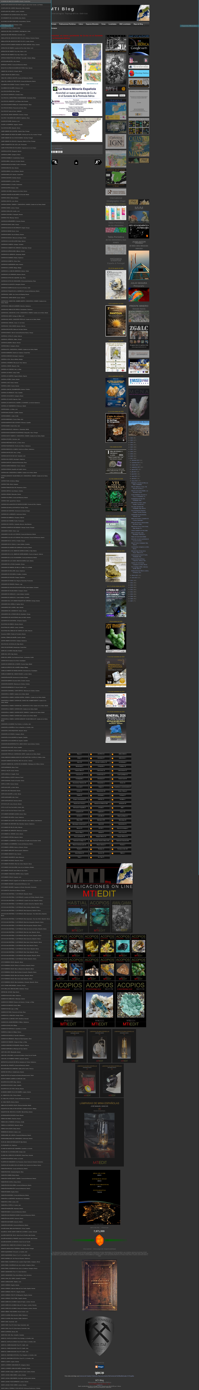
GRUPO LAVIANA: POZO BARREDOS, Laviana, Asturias (14, 1381)
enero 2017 (135, 577)
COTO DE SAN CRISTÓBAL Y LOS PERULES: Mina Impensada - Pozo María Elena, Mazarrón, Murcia (24, 914)
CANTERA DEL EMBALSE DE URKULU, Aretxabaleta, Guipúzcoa (16, 309)
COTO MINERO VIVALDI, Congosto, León (11, 877)
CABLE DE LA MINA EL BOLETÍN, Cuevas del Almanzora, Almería (17, 78)
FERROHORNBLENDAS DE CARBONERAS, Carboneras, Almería (16, 1138)
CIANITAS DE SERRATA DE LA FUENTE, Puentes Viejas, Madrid (16, 664)
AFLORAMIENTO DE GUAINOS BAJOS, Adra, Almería (14, 14)
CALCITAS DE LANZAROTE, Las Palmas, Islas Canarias (14, 101)
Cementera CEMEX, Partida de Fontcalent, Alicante (13, 634)
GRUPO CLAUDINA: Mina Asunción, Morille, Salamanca (14, 1315)
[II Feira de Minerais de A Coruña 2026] (116, 616)
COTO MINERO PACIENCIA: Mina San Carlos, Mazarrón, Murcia (16, 863)
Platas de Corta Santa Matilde (138, 536)
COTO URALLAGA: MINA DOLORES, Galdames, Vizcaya (15, 988)
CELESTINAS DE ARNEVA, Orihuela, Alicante (12, 624)
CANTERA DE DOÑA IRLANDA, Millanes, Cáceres (13, 251)
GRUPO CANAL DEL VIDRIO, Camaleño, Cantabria (13, 1278)
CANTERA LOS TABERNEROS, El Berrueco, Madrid (13, 406)
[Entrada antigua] (99, 164)
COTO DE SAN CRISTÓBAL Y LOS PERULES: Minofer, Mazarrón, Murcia (18, 958)
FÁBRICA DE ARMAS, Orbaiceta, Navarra (11, 1118)
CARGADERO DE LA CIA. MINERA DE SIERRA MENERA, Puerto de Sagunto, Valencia (22, 554)
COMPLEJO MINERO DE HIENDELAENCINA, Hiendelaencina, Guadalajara (19, 670)
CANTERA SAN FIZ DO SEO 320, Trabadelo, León (13, 456)
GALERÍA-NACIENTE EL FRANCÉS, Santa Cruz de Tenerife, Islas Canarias (19, 1238)
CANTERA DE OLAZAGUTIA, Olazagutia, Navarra (13, 284)
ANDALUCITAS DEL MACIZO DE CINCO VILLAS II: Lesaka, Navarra (17, 41)
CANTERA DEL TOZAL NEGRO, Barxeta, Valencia (13, 326)
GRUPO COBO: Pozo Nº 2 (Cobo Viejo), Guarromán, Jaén (15, 1325)
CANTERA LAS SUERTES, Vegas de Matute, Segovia (14, 376)
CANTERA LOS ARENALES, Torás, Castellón (12, 392)
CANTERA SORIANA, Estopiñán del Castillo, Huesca (13, 469)
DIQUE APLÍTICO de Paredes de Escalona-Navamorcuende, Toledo (17, 1075)
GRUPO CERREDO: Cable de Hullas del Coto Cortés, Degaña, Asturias (18, 1288)
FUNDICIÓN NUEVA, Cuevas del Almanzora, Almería (13, 1211)
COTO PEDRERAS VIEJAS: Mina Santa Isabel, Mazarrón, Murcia (16, 978)
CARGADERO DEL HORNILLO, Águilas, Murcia (12, 604)
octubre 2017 (135, 465)
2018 (131, 456)
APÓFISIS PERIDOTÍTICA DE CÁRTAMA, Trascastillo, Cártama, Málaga (18, 58)
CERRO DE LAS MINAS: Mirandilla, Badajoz (11, 650)
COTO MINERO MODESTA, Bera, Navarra (11, 854)
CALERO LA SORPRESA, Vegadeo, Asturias (11, 124)
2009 (131, 596)
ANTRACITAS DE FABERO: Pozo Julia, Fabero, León (14, 51)
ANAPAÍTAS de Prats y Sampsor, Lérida (10, 28)
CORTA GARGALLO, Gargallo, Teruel (10, 774)
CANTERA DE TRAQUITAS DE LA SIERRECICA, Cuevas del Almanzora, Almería (20, 291)
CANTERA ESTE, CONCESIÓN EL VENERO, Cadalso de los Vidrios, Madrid (19, 349)
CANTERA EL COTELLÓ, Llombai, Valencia (11, 336)
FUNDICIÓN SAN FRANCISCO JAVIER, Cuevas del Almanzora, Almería (18, 1215)
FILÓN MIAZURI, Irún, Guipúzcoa (9, 1145)
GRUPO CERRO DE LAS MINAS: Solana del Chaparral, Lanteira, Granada (19, 1308)
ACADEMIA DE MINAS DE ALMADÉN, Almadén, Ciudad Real (15, 1)
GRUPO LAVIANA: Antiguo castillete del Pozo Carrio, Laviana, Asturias (18, 1371)
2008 (131, 598)
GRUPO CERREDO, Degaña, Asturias (10, 1285)
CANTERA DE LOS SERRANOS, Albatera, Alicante (13, 274)
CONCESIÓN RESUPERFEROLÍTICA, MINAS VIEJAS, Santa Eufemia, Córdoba (20, 744)
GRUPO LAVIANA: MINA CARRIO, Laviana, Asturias (13, 1375)
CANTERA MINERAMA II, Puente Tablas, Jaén (12, 419)
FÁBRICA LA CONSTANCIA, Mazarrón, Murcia (12, 1125)
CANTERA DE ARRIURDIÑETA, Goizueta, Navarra (13, 221)
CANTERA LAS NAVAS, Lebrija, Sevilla (10, 372)
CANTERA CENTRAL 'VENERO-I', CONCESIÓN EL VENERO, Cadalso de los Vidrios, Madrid (23, 204)
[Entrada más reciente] (54, 164)
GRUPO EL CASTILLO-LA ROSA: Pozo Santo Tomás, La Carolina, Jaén (18, 1341)
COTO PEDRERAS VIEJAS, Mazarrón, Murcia (12, 962)
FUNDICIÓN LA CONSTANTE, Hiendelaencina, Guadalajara (15, 1198)
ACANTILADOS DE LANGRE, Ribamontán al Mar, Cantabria (15, 8)
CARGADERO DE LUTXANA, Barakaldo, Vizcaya (13, 564)
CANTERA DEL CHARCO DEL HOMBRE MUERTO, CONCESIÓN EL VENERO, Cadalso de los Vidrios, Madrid (23, 302)
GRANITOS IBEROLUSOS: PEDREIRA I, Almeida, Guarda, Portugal (17, 1248)
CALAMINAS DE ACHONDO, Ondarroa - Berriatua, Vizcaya (15, 84)
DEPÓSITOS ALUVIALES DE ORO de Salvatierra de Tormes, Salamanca (18, 1062)
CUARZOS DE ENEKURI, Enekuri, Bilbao (11, 1005)
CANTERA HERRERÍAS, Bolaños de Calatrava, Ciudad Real (15, 352)
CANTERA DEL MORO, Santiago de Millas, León (12, 316)
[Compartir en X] (56, 152)
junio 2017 (134, 474)
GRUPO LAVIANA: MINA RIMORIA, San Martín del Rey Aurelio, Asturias (18, 1378)
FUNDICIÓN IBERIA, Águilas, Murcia (9, 1191)
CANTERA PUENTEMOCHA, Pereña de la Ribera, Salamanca (16, 446)
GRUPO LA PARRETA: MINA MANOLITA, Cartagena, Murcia (15, 1365)
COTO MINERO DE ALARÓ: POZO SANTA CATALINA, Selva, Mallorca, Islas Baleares (21, 820)
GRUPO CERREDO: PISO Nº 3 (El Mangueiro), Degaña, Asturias (16, 1295)
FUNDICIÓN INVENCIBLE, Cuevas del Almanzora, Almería (15, 1195)
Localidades (112, 24)
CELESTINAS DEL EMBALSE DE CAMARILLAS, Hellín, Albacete (16, 630)
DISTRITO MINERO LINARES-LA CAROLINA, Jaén (13, 1078)
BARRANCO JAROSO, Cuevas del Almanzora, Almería (14, 64)
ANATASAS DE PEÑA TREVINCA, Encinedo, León (13, 34)
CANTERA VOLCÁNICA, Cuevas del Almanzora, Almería (14, 497)
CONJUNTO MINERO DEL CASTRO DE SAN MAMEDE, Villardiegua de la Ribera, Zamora (22, 764)
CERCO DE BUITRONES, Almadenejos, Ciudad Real (13, 647)
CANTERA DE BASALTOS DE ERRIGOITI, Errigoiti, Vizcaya (15, 227)
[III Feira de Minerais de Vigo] (116, 546)
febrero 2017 (135, 575)
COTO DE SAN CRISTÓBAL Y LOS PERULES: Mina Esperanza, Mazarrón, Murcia (21, 910)
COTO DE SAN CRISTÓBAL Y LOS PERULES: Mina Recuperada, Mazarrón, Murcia (21, 925)
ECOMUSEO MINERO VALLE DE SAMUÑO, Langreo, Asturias (16, 1092)
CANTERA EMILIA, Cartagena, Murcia (10, 346)
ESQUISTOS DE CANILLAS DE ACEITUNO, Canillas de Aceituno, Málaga (18, 1108)
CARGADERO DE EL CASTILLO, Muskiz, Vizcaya (13, 540)
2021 (131, 449)
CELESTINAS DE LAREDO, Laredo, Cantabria (12, 627)
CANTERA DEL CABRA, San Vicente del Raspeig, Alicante (15, 294)
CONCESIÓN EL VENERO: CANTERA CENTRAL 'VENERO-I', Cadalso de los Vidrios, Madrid (23, 697)
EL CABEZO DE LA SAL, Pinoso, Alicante (11, 1095)
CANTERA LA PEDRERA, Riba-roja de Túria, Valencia (14, 362)
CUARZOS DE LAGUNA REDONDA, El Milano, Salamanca (15, 1022)
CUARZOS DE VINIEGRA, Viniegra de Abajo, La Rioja (14, 1042)
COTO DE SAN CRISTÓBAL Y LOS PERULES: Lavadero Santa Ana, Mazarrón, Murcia (22, 903)
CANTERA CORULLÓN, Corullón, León (10, 211)
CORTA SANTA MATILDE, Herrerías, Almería (11, 800)
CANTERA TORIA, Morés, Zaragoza (9, 484)
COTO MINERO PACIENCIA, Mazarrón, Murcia (12, 860)
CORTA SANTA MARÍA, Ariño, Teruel (9, 797)
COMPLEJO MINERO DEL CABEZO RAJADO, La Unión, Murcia (16, 674)
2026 (131, 438)
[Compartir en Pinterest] (61, 152)
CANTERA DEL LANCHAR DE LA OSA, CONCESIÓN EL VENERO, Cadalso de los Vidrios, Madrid (24, 312)
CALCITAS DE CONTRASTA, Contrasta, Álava (12, 94)
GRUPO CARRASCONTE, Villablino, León (11, 1281)
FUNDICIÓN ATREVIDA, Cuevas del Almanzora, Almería (14, 1168)
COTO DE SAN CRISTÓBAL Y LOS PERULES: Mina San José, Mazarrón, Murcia (20, 932)
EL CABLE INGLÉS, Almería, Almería (10, 1102)
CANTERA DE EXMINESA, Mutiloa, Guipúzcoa (12, 257)
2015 (131, 582)
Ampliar (76, 67)
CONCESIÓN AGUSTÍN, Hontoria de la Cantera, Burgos (14, 677)
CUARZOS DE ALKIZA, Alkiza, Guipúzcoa (11, 995)
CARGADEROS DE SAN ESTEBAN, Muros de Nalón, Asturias (16, 617)
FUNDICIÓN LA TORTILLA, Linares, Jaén (11, 1205)
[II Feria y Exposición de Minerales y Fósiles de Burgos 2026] (116, 581)
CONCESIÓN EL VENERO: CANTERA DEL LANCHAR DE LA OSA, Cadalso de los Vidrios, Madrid (24, 705)
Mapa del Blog (138, 24)
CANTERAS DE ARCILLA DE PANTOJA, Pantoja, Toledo (14, 507)
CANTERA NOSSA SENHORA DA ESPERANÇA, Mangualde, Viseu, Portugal (19, 432)
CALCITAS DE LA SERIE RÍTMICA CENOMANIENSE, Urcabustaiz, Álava (18, 97)
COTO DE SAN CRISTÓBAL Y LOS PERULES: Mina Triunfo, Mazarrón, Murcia (20, 948)
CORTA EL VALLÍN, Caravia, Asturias (10, 770)
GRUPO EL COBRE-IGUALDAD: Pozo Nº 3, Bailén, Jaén (14, 1348)
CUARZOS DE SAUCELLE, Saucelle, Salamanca (13, 1035)
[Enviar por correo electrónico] (51, 152)
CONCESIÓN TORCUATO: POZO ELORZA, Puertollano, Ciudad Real (17, 750)
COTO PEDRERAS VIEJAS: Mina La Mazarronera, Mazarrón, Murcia (17, 968)
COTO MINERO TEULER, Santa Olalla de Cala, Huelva (14, 870)
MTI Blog (62, 8)
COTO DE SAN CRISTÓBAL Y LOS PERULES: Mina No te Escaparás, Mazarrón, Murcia (22, 922)
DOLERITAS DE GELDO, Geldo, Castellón (11, 1085)
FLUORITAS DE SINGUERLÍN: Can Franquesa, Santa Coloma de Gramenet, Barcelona (22, 1161)
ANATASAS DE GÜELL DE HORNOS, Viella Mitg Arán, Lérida (15, 31)
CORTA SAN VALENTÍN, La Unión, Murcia (11, 794)
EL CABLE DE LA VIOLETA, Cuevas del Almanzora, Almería (15, 1098)
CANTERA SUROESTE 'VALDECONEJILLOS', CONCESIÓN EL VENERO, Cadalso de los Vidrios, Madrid (24, 476)
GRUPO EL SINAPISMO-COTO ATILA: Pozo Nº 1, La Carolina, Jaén (17, 1358)
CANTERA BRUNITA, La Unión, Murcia (10, 181)
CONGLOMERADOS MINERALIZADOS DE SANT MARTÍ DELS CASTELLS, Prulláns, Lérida (23, 757)
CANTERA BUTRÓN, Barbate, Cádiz (9, 187)
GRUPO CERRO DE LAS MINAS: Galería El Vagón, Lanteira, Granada (18, 1301)
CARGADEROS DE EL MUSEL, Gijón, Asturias (12, 607)
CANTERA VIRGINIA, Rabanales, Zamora (11, 494)
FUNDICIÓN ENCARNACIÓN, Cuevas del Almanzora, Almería (15, 1188)
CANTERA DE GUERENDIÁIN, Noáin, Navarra (12, 264)
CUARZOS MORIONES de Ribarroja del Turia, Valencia (14, 1048)
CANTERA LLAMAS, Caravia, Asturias (10, 386)
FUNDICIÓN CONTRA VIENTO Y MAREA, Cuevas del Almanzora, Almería (18, 1178)
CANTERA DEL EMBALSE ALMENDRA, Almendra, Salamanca (16, 306)
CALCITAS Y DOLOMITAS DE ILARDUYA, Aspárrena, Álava (15, 118)
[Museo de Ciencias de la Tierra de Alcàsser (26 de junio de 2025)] (139, 385)
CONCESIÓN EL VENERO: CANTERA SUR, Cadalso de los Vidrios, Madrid (19, 715)
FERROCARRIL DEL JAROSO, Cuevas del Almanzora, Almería (16, 1135)
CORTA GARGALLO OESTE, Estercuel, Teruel (12, 777)
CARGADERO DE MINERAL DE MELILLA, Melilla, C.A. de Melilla (16, 567)
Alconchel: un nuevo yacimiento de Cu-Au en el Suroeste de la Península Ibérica (76, 37)
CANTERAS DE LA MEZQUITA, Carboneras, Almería (13, 514)
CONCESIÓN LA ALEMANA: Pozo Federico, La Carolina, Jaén (16, 724)
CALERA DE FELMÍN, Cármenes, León (10, 121)
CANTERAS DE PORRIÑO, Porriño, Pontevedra (12, 520)
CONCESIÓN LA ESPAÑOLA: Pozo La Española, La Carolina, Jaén (17, 727)
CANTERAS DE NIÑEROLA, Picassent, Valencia (12, 517)
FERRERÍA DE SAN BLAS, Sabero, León (11, 1132)
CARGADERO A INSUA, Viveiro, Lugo (10, 530)
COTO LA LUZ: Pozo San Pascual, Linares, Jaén (13, 810)
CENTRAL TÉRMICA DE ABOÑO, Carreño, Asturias (13, 637)
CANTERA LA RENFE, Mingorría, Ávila (10, 366)
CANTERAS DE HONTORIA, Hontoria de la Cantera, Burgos (15, 510)
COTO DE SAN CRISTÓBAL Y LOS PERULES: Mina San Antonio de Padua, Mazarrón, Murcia (23, 928)
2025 (131, 440)
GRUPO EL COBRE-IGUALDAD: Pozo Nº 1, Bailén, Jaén (14, 1345)
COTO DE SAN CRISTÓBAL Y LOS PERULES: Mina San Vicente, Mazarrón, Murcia (21, 935)
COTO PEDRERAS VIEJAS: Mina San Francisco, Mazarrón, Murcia (17, 975)
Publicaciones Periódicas (67, 24)
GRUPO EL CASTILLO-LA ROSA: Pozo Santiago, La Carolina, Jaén (17, 1338)
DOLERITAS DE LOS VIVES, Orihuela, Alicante (12, 1088)
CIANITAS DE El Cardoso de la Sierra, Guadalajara (13, 660)
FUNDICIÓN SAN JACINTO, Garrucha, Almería (12, 1218)
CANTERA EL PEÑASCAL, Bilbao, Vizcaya (11, 339)
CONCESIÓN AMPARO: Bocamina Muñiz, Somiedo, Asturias (15, 680)
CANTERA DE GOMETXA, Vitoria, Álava (10, 261)
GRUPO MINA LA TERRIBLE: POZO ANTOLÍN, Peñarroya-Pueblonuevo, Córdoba (20, 1388)
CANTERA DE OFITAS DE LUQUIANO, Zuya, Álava (13, 277)
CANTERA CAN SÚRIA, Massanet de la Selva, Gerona (14, 191)
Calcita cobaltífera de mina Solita (139, 530)
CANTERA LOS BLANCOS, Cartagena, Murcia (12, 396)
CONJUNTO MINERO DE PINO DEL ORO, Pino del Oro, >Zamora (16, 760)
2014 (131, 585)
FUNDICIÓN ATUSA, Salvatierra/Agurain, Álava (12, 1171)
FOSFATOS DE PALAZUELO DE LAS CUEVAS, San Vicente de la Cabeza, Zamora (21, 1165)
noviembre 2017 (136, 462)
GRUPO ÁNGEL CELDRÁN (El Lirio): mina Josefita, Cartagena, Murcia (18, 1265)
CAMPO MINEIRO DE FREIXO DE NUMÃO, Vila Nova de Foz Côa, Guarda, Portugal (21, 134)
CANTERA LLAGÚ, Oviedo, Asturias (9, 382)
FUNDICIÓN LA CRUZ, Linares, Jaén (10, 1201)
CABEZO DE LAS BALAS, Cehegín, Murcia (11, 71)
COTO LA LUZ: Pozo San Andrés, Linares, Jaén (12, 807)
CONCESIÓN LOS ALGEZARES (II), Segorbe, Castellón (14, 740)
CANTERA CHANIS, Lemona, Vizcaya (10, 207)
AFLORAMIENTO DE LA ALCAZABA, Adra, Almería (13, 18)
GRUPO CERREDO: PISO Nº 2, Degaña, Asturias (13, 1291)
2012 (131, 589)
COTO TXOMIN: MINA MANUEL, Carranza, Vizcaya (13, 985)
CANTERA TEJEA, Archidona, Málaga (10, 481)
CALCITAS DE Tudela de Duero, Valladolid (11, 111)
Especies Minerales (92, 24)
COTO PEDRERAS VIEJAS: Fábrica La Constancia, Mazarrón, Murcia (17, 965)
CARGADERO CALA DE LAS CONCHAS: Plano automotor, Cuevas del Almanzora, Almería (22, 537)
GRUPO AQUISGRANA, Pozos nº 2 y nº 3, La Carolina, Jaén (15, 1255)
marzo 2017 (135, 480)
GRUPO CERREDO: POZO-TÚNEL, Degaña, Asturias (14, 1298)
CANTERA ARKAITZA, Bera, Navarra (10, 167)
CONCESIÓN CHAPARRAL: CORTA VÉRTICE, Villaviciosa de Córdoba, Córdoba (20, 690)
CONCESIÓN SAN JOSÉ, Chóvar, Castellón (11, 747)
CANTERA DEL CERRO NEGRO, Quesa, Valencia (13, 297)
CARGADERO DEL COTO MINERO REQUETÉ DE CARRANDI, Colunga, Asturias (20, 600)
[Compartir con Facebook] (59, 152)
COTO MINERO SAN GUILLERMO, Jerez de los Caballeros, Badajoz (17, 867)
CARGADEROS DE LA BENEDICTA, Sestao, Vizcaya (13, 610)
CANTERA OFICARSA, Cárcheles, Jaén (10, 439)
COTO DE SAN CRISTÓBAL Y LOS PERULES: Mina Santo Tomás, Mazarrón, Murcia (21, 942)
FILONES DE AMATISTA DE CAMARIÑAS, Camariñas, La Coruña (16, 1148)
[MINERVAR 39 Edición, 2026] (116, 742)
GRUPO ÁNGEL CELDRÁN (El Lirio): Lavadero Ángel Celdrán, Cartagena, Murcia (20, 1261)
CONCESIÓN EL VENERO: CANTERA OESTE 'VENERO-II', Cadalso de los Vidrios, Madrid (22, 712)
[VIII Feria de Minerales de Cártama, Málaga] (116, 511)
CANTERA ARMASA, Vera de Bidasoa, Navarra (12, 171)
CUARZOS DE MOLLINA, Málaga (9, 1025)
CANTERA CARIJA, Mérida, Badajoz (9, 197)
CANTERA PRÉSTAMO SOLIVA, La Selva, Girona (13, 442)
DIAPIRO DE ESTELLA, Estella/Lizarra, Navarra (12, 1072)
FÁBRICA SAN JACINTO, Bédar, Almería (10, 1128)
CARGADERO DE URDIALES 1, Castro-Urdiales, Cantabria (15, 594)
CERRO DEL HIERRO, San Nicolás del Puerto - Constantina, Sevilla (17, 657)
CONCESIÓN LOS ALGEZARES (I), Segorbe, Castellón (14, 737)
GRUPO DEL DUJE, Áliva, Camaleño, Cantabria (12, 1335)
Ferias (104, 24)
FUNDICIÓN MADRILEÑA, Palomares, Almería (12, 1208)
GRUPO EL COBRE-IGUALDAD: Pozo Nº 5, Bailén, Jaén (14, 1351)
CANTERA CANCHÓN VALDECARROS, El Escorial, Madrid (15, 194)
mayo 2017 (135, 476)
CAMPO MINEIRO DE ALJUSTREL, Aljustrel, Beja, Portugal (15, 131)
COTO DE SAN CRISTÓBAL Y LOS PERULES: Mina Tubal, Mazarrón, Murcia (19, 952)
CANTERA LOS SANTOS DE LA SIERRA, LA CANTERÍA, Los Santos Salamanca (20, 402)
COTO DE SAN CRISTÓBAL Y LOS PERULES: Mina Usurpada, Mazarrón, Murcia (20, 955)
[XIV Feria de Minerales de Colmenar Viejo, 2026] (116, 406)
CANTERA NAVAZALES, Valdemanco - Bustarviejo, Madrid (15, 429)
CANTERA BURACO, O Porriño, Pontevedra (11, 184)
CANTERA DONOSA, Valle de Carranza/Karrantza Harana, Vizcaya (17, 332)
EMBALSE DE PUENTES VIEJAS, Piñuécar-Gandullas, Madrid (16, 1105)
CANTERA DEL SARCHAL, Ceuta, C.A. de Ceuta (13, 322)
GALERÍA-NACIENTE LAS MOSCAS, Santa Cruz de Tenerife (15, 1241)
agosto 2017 (135, 469)
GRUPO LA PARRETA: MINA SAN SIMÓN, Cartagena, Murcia (15, 1368)
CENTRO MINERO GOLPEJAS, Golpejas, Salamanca (14, 640)
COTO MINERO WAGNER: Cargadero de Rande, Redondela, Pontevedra (18, 887)
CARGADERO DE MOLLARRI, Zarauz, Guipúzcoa (13, 570)
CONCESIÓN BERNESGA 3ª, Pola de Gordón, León (13, 687)
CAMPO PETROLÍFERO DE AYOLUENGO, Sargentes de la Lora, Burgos (18, 147)
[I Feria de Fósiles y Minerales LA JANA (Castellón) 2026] (116, 474)
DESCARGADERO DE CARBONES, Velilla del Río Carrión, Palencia (17, 1068)
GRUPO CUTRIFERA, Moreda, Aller (9, 1331)
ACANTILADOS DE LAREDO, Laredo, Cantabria (12, 11)
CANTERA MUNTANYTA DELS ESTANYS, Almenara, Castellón (16, 422)
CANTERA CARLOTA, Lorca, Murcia (9, 201)
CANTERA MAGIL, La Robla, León (9, 409)
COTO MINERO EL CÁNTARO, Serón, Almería (12, 833)
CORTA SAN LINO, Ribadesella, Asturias (10, 790)
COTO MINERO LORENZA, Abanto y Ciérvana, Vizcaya (14, 847)
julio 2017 (134, 471)
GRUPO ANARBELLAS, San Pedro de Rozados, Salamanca (15, 1258)
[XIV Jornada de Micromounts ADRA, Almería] (116, 371)
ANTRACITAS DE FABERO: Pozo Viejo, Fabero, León (14, 54)
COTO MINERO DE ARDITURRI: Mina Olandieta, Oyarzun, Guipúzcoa (17, 823)
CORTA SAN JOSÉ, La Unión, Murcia (10, 787)
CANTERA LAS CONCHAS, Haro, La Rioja (11, 369)
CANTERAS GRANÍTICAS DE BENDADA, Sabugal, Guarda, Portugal (17, 527)
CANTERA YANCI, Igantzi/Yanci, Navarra (10, 500)
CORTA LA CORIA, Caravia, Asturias (9, 784)
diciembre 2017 (136, 460)
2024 (131, 442)
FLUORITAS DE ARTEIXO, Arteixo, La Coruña (12, 1158)
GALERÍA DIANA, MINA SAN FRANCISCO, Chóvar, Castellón (15, 1228)
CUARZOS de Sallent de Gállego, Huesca (11, 1032)
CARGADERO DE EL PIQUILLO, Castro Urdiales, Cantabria (15, 544)
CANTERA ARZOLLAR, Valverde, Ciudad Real (12, 174)
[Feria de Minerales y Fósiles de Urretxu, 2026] (116, 686)
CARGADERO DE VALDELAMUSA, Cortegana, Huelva (14, 590)
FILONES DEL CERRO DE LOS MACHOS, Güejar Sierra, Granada (17, 1155)
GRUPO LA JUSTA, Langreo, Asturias (10, 1361)
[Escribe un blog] (54, 152)
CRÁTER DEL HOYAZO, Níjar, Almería (10, 992)
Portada (53, 24)
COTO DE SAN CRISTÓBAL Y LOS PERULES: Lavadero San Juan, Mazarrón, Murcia (21, 900)
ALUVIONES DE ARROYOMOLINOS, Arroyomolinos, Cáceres (15, 21)
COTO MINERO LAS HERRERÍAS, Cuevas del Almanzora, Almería (17, 843)
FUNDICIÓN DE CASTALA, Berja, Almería (11, 1181)
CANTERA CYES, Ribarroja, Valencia (10, 217)
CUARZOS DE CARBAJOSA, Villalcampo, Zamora (13, 998)
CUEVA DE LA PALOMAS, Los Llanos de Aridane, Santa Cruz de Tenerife (18, 1055)
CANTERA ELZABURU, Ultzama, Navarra (11, 342)
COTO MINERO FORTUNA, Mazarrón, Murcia (12, 837)
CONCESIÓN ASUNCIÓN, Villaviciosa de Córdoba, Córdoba (15, 684)
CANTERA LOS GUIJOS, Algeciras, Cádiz (11, 399)
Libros (81, 24)
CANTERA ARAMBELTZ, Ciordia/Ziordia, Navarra (12, 157)
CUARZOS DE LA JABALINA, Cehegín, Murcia (12, 1015)
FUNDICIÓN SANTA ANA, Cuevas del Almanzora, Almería (14, 1225)
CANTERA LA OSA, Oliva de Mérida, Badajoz (12, 359)
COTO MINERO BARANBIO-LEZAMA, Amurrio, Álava (13, 814)
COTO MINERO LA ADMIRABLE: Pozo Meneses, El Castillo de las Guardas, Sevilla (21, 840)
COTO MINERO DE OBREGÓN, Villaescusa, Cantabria (14, 830)
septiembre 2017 (136, 467)
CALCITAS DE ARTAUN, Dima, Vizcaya (10, 91)
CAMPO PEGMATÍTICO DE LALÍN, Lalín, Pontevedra (14, 144)
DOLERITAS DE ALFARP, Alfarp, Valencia (11, 1082)
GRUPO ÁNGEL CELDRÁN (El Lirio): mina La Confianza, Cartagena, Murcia (19, 1268)
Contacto (54, 28)
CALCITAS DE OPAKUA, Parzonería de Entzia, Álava (14, 108)
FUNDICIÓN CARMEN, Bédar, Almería (10, 1175)
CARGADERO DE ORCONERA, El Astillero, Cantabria (14, 574)
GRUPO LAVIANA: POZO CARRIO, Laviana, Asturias (13, 1385)
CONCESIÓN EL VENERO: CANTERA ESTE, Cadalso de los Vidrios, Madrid (19, 709)
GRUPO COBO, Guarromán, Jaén (9, 1321)
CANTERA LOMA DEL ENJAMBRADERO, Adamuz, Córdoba (15, 389)
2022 (131, 447)
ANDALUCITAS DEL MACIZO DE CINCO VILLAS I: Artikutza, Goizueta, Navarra (20, 38)
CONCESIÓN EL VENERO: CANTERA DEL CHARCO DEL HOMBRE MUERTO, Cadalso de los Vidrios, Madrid (23, 701)
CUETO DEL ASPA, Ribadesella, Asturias (11, 1052)
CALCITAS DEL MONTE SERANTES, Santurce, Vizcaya (14, 114)
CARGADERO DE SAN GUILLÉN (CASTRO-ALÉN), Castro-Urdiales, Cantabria (19, 587)
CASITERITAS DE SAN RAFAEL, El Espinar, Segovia (13, 620)
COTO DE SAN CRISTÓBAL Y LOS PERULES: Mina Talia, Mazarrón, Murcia (19, 945)
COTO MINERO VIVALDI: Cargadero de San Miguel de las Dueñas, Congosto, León (21, 880)
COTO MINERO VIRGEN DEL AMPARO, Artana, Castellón (15, 873)
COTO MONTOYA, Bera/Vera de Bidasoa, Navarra (13, 890)
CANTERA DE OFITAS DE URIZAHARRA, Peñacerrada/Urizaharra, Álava (18, 281)
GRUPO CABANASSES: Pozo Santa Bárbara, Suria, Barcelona (16, 1275)
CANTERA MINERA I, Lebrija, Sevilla (9, 416)
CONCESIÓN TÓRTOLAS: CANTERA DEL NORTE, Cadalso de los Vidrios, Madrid (20, 754)
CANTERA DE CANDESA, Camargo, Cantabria (12, 244)
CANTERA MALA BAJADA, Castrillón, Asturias (12, 412)
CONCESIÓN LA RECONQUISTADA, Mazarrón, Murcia (14, 730)
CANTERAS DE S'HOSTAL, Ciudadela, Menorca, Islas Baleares (16, 524)
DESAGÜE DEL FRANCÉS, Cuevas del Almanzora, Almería (15, 1065)
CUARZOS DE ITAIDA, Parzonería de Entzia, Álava (13, 1012)
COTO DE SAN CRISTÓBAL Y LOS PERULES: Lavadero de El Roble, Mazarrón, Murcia (22, 897)
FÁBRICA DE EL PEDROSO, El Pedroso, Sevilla (12, 1122)
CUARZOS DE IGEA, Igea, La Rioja (9, 1008)
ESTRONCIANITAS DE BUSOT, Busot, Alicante (12, 1115)
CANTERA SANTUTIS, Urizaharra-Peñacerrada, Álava (14, 462)
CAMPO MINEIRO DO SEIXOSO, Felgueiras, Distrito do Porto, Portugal (18, 141)
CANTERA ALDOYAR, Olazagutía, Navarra (11, 151)
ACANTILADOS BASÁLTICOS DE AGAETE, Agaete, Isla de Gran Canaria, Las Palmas (22, 4)
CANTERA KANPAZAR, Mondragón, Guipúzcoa (12, 356)
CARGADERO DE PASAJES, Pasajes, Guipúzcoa (13, 577)
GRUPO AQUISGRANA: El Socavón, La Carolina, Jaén (14, 1251)
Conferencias (58, 148)
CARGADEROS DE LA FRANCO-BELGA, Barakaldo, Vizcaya (15, 614)
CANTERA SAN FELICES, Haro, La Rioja (11, 452)
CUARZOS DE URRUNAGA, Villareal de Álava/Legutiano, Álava (16, 1038)
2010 (131, 594)
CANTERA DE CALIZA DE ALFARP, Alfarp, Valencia (13, 241)
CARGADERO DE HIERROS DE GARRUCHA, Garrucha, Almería (16, 547)
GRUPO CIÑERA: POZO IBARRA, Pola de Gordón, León (14, 1311)
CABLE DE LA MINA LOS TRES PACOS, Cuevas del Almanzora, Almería (18, 81)
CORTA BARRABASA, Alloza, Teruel (9, 767)
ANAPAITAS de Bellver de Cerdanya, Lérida (11, 24)
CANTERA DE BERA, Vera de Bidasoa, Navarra (12, 234)
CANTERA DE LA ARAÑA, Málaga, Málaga (11, 267)
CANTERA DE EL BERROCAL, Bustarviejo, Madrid (13, 254)
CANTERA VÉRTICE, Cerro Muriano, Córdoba (12, 491)
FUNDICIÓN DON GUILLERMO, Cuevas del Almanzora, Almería (16, 1185)
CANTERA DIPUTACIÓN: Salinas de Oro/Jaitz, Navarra (14, 329)
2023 (131, 444)
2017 (131, 458)
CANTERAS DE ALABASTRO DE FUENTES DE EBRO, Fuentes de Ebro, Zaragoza (21, 504)
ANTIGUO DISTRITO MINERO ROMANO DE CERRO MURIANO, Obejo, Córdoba (20, 44)
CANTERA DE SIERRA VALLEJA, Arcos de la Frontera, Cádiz (15, 287)
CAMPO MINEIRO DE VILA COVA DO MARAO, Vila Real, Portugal (17, 137)
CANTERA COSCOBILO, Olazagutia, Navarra (12, 214)
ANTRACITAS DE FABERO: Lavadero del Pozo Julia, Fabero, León (17, 48)
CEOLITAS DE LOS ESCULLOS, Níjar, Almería (12, 644)
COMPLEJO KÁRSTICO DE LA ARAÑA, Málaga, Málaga (14, 667)
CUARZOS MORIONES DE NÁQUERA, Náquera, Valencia (15, 1045)
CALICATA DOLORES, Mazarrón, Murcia (10, 128)
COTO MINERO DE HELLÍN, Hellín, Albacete (11, 827)
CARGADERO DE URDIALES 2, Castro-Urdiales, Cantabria (15, 597)
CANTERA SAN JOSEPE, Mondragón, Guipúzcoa (13, 459)
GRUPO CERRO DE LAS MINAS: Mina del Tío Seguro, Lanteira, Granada (18, 1305)
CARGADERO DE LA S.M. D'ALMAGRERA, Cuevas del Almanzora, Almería (19, 557)
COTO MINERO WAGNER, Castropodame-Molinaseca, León (15, 883)
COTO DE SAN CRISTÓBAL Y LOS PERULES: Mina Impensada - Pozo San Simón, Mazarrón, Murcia (25, 918)
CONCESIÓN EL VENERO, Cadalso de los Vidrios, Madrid (15, 694)
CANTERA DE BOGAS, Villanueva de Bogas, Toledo (13, 237)
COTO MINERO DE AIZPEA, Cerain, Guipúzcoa (12, 817)
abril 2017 (134, 478)
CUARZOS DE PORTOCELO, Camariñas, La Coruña (13, 1028)
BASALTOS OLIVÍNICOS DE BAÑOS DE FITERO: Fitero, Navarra (16, 68)
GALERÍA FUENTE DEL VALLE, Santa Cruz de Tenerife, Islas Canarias (18, 1235)
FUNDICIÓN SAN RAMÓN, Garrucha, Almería (12, 1221)
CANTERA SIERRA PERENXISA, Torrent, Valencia (13, 465)
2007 (131, 601)
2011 (131, 591)
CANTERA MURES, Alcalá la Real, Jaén (10, 425)
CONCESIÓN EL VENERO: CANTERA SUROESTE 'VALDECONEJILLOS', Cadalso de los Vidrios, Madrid (24, 719)
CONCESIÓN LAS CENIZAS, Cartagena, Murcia (12, 734)
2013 (131, 587)
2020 (131, 451)
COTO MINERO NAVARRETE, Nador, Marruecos (12, 857)
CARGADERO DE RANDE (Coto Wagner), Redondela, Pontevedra (17, 580)
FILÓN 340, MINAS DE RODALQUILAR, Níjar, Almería (14, 1142)
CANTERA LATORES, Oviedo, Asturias (10, 379)
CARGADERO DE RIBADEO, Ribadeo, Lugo (11, 584)
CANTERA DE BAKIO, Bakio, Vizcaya (10, 224)
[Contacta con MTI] (116, 90)
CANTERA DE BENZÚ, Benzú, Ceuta (10, 231)
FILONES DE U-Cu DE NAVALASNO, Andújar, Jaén (13, 1151)
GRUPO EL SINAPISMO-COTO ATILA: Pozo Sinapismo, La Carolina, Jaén (19, 1355)
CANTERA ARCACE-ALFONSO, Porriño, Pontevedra (13, 164)
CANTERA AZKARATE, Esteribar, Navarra (11, 177)
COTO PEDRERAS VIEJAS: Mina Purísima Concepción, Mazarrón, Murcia (18, 972)
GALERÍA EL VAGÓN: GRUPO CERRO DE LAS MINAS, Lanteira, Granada (19, 1231)
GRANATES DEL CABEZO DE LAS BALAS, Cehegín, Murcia (15, 1245)
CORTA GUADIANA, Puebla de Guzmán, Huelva (12, 780)
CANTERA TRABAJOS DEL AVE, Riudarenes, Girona (13, 487)
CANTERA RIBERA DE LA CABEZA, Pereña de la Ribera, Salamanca (17, 449)
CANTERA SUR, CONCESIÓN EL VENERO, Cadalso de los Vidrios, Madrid (19, 472)
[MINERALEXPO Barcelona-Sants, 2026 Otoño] (116, 707)
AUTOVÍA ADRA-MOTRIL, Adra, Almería (10, 61)
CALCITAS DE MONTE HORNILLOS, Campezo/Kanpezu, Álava (16, 104)
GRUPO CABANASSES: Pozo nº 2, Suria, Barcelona (13, 1271)
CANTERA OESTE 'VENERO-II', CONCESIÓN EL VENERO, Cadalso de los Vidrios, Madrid (22, 435)
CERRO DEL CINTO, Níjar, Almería (9, 654)
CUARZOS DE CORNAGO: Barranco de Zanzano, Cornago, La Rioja (17, 1002)
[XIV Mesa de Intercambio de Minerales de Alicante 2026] (116, 652)
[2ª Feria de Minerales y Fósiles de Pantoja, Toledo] (116, 336)
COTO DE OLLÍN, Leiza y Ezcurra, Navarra (11, 804)
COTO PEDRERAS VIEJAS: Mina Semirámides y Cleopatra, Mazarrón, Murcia (19, 982)
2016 (131, 580)
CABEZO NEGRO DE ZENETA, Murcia (10, 74)
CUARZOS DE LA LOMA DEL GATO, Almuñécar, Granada (15, 1018)
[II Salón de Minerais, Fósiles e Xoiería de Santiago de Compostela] (116, 442)
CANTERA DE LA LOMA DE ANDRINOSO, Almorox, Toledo (15, 271)
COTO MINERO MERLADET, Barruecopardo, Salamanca (14, 850)
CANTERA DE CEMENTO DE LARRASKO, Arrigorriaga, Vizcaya (16, 247)
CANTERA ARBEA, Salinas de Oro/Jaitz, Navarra (12, 161)
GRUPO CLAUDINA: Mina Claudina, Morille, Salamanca (14, 1318)
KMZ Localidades (125, 24)
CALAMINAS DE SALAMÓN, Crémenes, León (12, 88)
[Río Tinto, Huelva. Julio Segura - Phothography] (139, 301)
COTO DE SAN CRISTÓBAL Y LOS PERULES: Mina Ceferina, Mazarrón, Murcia (20, 907)
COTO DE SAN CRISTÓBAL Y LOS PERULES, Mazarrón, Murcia (16, 893)
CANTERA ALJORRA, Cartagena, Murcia (10, 154)
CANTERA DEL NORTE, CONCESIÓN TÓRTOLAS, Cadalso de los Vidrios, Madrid (20, 319)
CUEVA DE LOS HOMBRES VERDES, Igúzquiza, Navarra (15, 1058)
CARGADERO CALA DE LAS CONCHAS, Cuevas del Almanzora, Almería (18, 534)
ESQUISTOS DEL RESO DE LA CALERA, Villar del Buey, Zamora (16, 1111)
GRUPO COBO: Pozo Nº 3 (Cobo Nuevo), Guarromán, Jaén (15, 1328)
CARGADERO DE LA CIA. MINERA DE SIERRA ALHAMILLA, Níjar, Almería (19, 550)
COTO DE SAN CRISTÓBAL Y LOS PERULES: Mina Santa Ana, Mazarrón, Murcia (21, 938)
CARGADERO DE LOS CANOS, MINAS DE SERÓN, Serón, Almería (17, 560)
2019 (131, 453)
